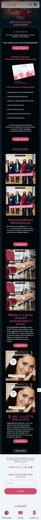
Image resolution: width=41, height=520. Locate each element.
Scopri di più (20, 451)
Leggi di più (20, 244)
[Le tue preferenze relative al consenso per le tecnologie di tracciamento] (39, 390)
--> (20, 214)
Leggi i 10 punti (20, 48)
